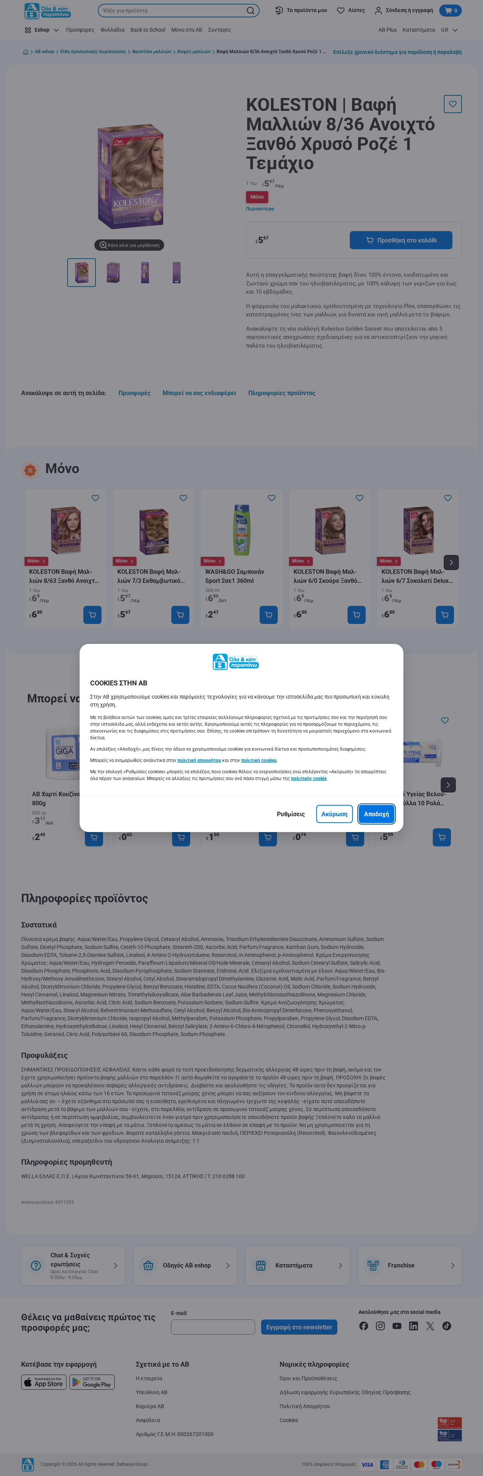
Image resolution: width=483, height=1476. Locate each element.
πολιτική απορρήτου (199, 760)
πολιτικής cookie (308, 778)
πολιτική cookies (259, 760)
